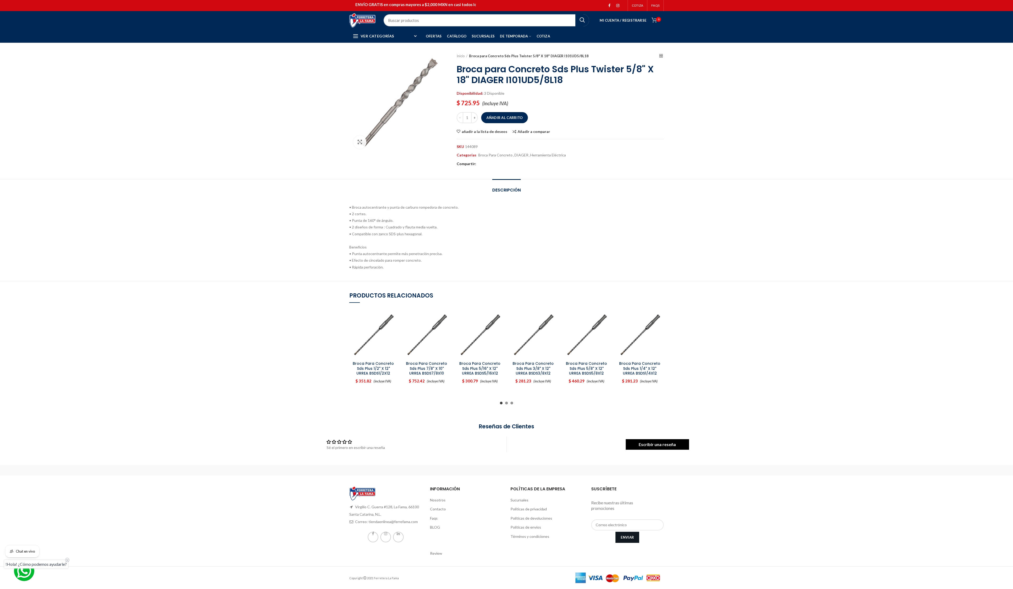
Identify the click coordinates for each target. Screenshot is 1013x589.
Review (436, 553)
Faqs (434, 518)
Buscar (582, 20)
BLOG (435, 527)
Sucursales (519, 500)
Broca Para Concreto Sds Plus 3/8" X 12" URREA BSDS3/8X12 (533, 368)
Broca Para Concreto (495, 155)
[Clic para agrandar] (359, 142)
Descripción (506, 190)
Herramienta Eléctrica (548, 155)
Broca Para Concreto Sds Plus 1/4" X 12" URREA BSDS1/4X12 (639, 368)
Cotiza (637, 5)
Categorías (466, 155)
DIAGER (521, 155)
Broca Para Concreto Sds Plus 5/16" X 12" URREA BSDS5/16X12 (479, 368)
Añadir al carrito (504, 118)
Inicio (461, 56)
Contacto (438, 509)
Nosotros (438, 500)
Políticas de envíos (525, 527)
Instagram (617, 5)
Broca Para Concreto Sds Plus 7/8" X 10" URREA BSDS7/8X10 (426, 368)
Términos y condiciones (529, 536)
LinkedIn (398, 537)
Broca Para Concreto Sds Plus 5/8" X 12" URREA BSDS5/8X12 (586, 368)
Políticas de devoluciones (531, 518)
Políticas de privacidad (528, 509)
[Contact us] (24, 571)
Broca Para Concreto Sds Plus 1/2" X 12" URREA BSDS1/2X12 (373, 368)
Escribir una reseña (657, 444)
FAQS (655, 5)
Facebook (609, 5)
